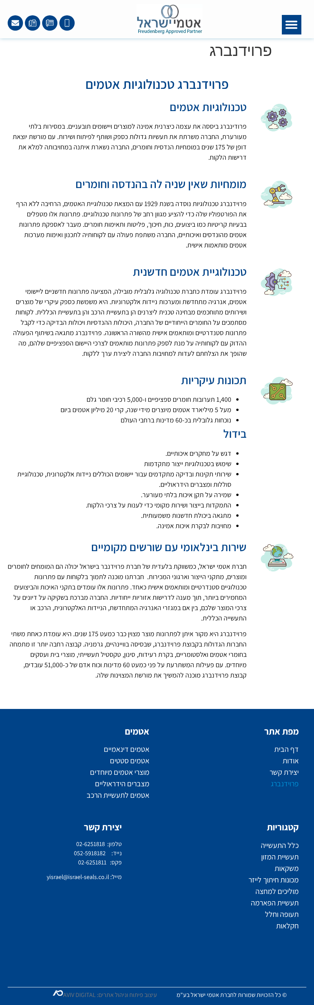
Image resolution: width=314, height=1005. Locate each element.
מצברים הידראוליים (122, 784)
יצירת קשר (284, 772)
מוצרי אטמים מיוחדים (119, 772)
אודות (291, 761)
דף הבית (286, 749)
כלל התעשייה (280, 845)
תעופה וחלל (282, 914)
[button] (291, 24)
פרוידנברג (285, 784)
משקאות (287, 868)
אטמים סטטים (129, 761)
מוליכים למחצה (277, 891)
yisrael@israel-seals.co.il (78, 877)
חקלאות (287, 926)
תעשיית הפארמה (275, 903)
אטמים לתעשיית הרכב (118, 795)
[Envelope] (15, 23)
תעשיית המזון (280, 857)
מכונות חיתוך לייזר (274, 880)
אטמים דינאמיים (126, 749)
